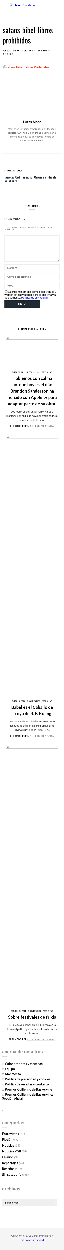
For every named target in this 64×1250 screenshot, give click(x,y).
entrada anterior (13, 170)
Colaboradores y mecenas (24, 1064)
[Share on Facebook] (20, 86)
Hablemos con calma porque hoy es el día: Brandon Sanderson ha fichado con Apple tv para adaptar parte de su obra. (32, 391)
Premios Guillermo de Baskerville (28, 1089)
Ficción (7, 1139)
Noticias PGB (11, 1151)
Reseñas (8, 1169)
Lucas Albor (13, 50)
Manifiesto (13, 1074)
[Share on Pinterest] (38, 86)
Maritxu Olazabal (41, 426)
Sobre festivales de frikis (32, 1017)
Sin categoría (11, 1174)
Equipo (10, 1069)
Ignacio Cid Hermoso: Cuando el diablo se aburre (30, 179)
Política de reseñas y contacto (27, 1084)
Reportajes (10, 1163)
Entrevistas (10, 1134)
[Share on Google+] (32, 86)
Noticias (8, 1145)
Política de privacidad (34, 297)
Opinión (8, 1157)
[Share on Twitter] (26, 86)
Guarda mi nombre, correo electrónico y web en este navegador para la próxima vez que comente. (30, 294)
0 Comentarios (34, 372)
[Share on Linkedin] (43, 86)
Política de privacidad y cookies (27, 1079)
